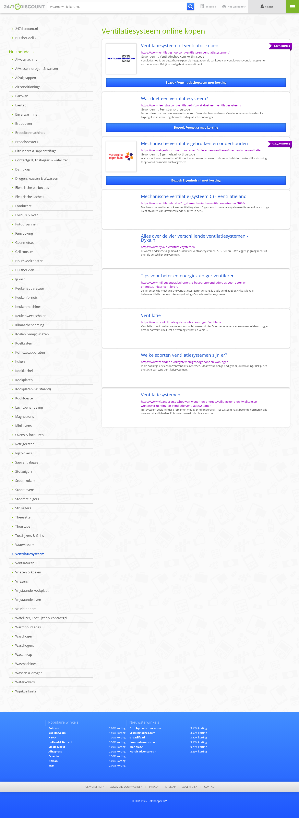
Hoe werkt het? (94, 787)
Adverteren (190, 787)
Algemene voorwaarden (126, 787)
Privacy (154, 787)
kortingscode (182, 56)
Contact (210, 787)
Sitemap (170, 787)
